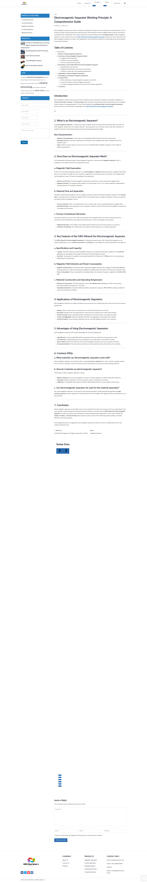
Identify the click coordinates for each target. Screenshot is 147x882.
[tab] (59, 775)
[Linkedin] (32, 872)
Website (106, 830)
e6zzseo (58, 25)
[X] (25, 872)
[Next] (66, 451)
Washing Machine (27, 32)
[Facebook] (22, 872)
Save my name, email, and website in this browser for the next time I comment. (79, 835)
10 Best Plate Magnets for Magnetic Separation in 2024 (70, 432)
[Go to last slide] (59, 451)
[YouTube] (28, 872)
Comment (58, 809)
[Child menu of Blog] (105, 5)
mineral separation (36, 87)
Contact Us (117, 3)
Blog (55, 14)
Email (82, 830)
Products (65, 866)
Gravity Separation (27, 23)
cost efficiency (24, 77)
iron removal (27, 83)
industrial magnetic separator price (36, 79)
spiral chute (39, 90)
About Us (88, 3)
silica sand (32, 90)
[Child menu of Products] (94, 5)
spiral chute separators (29, 93)
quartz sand (27, 90)
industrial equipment (35, 77)
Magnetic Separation (28, 26)
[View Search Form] (124, 3)
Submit (24, 142)
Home (79, 3)
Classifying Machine (28, 19)
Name (57, 830)
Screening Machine (27, 29)
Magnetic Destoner (96, 432)
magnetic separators (35, 83)
